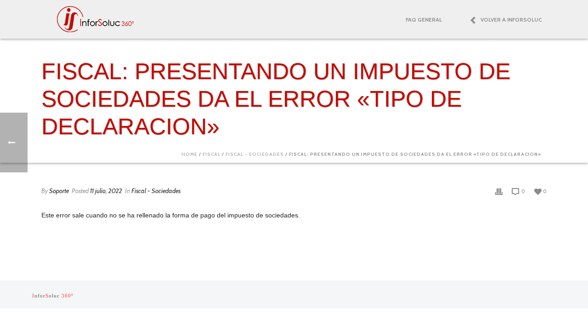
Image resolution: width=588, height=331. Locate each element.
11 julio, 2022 (106, 191)
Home (189, 154)
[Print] (499, 191)
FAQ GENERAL (424, 19)
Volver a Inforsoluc (511, 19)
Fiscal (211, 154)
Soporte (59, 191)
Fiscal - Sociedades (255, 154)
